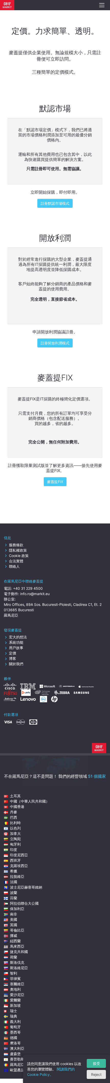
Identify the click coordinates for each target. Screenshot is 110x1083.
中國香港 (17, 806)
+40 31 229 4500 (28, 588)
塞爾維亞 (17, 984)
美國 (13, 919)
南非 (13, 914)
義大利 (15, 1021)
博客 (12, 658)
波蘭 (13, 892)
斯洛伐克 (17, 962)
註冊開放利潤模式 (55, 343)
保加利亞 (17, 908)
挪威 (13, 935)
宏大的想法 (18, 637)
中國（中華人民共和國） (29, 801)
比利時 (15, 823)
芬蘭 (13, 898)
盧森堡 (15, 1054)
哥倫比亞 (17, 930)
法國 (13, 882)
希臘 (13, 871)
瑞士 (13, 1011)
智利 (13, 973)
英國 (13, 925)
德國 (13, 1037)
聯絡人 (14, 566)
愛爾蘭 (15, 1000)
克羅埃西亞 (19, 865)
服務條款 (16, 545)
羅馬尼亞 (17, 1064)
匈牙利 (15, 844)
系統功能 (16, 642)
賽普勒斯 (17, 1059)
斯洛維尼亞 (19, 968)
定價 (12, 653)
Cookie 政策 (19, 555)
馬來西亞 (17, 946)
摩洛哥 (15, 1043)
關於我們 (16, 664)
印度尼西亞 (19, 855)
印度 (13, 849)
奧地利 (15, 989)
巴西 (13, 817)
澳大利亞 (17, 1048)
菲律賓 (15, 978)
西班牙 (15, 860)
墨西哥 (15, 1032)
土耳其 (15, 796)
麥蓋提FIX (55, 481)
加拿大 (15, 833)
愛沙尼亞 (17, 994)
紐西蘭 (15, 941)
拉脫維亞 (17, 876)
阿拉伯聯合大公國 (24, 903)
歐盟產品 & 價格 (23, 1070)
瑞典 (13, 1016)
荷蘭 (13, 957)
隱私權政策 (18, 550)
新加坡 (15, 1005)
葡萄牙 (15, 1027)
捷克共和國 (19, 951)
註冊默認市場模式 (55, 203)
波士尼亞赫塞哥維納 (26, 887)
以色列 (15, 828)
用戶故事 (16, 648)
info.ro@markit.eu (35, 594)
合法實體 (16, 561)
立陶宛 (15, 839)
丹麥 (13, 812)
